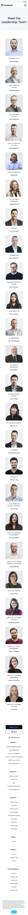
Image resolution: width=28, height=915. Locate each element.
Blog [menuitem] (14, 782)
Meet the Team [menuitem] (14, 857)
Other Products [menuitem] (14, 890)
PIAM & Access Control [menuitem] (14, 760)
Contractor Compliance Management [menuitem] (14, 756)
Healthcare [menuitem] (14, 822)
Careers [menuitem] (14, 860)
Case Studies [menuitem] (14, 779)
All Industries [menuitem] (14, 828)
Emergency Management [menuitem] (14, 753)
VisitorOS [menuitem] (14, 873)
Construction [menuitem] (14, 818)
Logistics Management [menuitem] (14, 763)
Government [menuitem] (14, 805)
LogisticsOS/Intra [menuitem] (14, 883)
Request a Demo (14, 727)
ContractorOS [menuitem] (14, 880)
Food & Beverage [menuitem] (14, 812)
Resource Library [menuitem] (14, 776)
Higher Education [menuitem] (14, 808)
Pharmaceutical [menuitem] (14, 825)
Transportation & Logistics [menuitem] (14, 815)
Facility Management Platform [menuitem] (14, 746)
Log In (25, 1)
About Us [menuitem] (14, 854)
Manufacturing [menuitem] (14, 802)
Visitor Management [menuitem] (14, 750)
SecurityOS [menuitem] (14, 887)
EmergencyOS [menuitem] (14, 876)
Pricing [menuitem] (14, 841)
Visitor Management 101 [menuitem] (14, 789)
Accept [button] (14, 912)
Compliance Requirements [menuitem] (14, 786)
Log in (15, 732)
